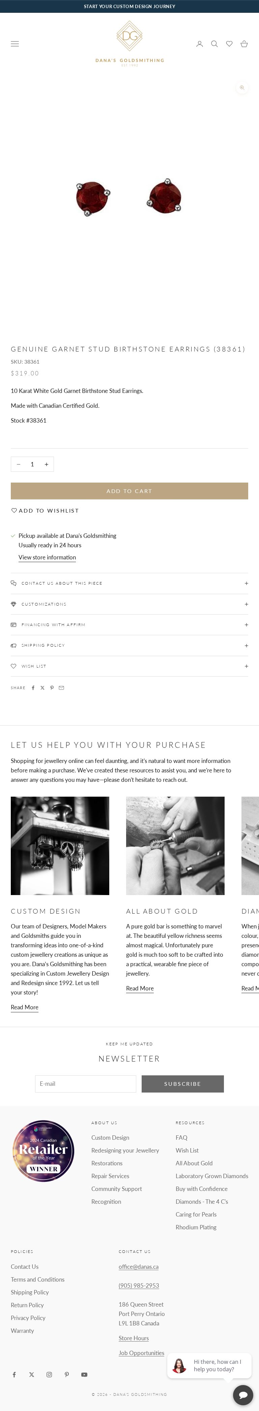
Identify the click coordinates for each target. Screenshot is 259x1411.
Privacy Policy (28, 1317)
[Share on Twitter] (42, 688)
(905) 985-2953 (139, 1285)
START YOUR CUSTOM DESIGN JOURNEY (129, 6)
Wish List (187, 1150)
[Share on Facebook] (33, 688)
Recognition (106, 1201)
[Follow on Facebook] (14, 1374)
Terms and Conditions (37, 1279)
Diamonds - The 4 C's (202, 1201)
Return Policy (27, 1305)
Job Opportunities (141, 1352)
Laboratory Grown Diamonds (212, 1175)
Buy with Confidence (202, 1188)
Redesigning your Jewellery (125, 1150)
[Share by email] (61, 688)
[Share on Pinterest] (52, 688)
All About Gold (194, 1163)
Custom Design (110, 1137)
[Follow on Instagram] (49, 1374)
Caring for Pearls (196, 1214)
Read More (24, 1007)
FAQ (182, 1137)
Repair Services (110, 1175)
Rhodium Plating (196, 1227)
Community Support (116, 1188)
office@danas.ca (139, 1266)
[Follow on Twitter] (31, 1374)
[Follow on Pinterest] (66, 1374)
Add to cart (130, 491)
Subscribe (182, 1083)
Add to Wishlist (49, 510)
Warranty (22, 1330)
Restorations (106, 1163)
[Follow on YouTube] (84, 1374)
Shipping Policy (30, 1292)
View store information (47, 557)
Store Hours (134, 1338)
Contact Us (24, 1266)
